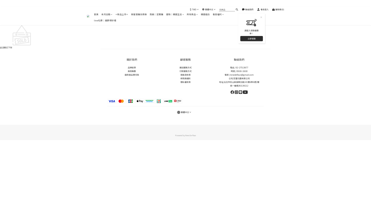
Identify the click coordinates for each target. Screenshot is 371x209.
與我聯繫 (132, 71)
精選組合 (205, 14)
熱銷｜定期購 (156, 14)
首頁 (96, 14)
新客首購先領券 (139, 14)
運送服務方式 (185, 67)
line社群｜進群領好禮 (105, 20)
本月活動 (105, 14)
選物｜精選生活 (174, 14)
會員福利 (217, 14)
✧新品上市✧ (121, 14)
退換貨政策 (185, 74)
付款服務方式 (185, 71)
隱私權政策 (185, 82)
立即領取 (252, 38)
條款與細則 (185, 78)
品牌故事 (132, 67)
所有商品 (191, 14)
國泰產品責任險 (132, 74)
